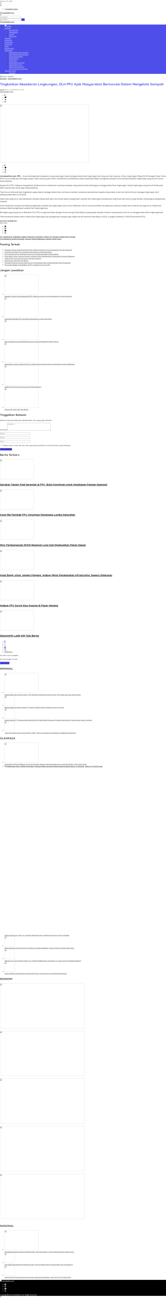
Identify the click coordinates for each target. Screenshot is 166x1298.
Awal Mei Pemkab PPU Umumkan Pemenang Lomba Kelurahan (28, 252)
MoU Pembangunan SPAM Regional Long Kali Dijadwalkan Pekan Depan (31, 254)
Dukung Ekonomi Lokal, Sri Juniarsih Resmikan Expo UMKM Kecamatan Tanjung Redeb (37, 935)
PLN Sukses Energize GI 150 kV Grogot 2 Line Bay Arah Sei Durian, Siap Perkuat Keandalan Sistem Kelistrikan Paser (42, 1173)
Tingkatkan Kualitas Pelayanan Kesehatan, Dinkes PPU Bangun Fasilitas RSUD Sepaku (37, 237)
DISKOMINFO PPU (6, 92)
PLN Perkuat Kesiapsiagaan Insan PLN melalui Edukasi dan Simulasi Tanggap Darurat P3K (33, 1220)
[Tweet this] (5, 97)
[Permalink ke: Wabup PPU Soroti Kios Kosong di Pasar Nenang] (21, 385)
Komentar (3, 430)
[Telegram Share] (5, 100)
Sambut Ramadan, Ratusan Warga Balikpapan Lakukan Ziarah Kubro (30, 239)
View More (4, 663)
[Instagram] (5, 229)
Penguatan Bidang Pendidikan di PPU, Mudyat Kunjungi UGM (27, 265)
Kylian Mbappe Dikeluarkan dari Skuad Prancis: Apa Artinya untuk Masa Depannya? (36, 973)
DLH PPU (3, 221)
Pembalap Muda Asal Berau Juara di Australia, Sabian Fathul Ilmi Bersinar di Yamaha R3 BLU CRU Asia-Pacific (46, 764)
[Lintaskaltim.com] (7, 13)
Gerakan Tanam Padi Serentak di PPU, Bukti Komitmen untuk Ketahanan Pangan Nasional (38, 250)
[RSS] (5, 233)
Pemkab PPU (12, 221)
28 (5, 650)
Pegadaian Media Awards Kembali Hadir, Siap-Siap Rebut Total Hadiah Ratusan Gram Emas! (39, 1252)
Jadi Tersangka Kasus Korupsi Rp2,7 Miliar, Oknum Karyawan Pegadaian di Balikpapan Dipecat (40, 733)
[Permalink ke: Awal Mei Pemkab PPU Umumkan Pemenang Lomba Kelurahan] (21, 317)
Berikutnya (8, 652)
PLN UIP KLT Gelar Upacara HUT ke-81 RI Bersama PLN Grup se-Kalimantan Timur (30, 1125)
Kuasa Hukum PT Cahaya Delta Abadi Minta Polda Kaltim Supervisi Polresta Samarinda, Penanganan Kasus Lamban (48, 720)
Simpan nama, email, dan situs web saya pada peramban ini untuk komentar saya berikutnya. (37, 445)
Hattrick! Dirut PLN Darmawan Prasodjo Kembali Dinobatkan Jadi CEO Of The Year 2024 (38, 1277)
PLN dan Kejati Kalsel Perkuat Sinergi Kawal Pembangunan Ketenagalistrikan (29, 1030)
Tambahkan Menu (11, 9)
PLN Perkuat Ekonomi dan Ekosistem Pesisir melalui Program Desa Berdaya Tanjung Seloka (34, 1078)
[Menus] (1, 3)
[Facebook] (5, 227)
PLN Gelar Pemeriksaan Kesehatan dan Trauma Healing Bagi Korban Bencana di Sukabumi (39, 1265)
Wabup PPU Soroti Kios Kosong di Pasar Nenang (23, 258)
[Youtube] (5, 231)
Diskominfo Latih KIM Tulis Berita (16, 261)
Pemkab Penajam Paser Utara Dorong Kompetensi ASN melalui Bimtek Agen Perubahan (38, 263)
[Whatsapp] (5, 102)
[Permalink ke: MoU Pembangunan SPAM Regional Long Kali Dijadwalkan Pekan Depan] (21, 339)
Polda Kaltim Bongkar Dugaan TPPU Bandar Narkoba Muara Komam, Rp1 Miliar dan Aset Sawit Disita (43, 695)
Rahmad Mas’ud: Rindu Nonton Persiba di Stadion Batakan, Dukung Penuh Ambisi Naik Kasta (39, 948)
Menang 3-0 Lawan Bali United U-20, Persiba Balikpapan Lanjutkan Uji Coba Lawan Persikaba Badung (43, 961)
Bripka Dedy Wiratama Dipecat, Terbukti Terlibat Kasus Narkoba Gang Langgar (34, 707)
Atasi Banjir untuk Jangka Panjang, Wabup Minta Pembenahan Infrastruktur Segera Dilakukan (40, 256)
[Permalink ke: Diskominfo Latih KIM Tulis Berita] (21, 407)
